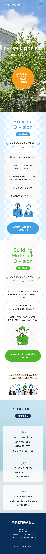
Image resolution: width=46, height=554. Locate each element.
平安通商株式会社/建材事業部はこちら (23, 356)
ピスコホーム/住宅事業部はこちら (23, 228)
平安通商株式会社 (11, 4)
